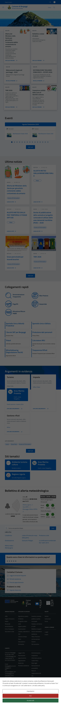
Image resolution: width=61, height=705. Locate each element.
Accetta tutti (30, 700)
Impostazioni (30, 691)
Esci (30, 696)
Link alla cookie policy (38, 685)
